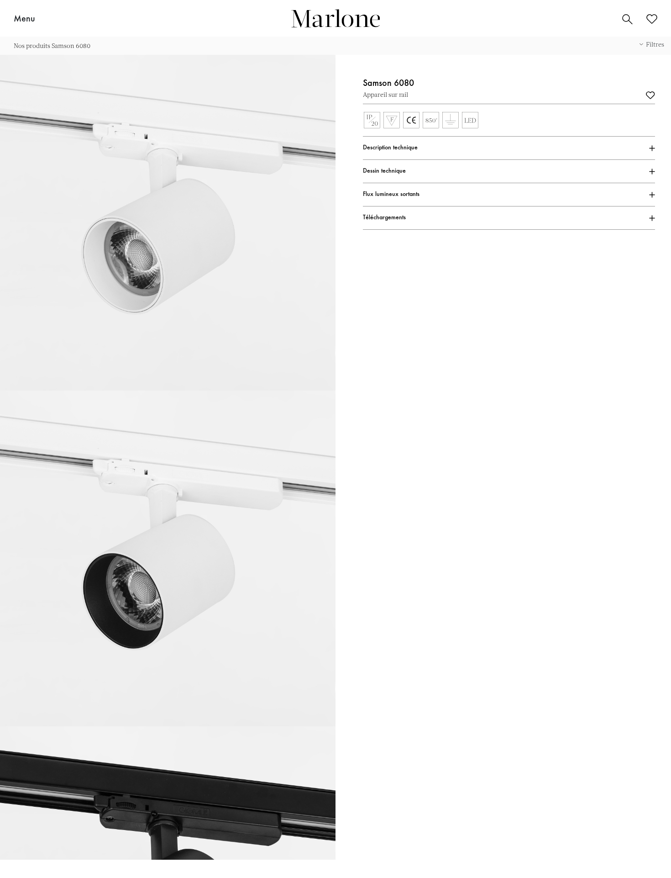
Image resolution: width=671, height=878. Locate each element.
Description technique (390, 148)
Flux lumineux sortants (391, 194)
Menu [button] (24, 19)
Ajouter (650, 94)
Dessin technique (384, 171)
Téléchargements (384, 218)
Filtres (655, 44)
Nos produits (32, 45)
